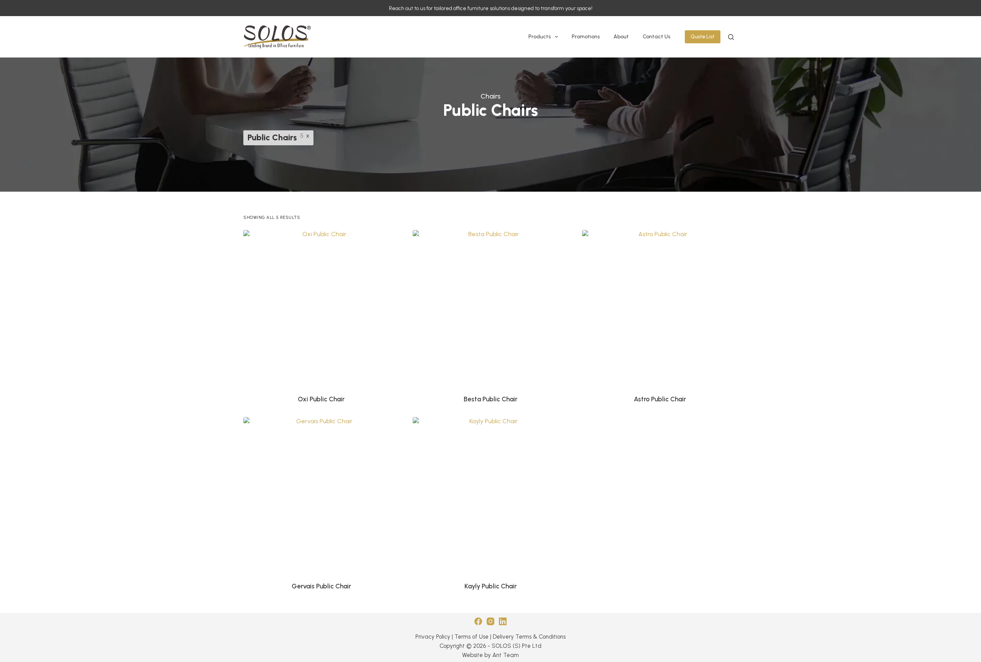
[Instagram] (490, 621)
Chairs (490, 96)
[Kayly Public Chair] (490, 495)
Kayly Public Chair (490, 586)
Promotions (586, 36)
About (621, 36)
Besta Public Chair (490, 399)
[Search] (731, 37)
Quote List (703, 36)
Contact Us (656, 36)
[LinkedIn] (503, 621)
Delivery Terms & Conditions (529, 636)
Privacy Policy (432, 636)
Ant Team (505, 655)
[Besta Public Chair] (490, 308)
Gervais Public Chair (321, 586)
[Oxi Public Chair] (321, 308)
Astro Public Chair (660, 399)
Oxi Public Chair (321, 399)
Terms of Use (471, 636)
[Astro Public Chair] (660, 308)
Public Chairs (272, 137)
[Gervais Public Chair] (321, 495)
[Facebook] (478, 621)
